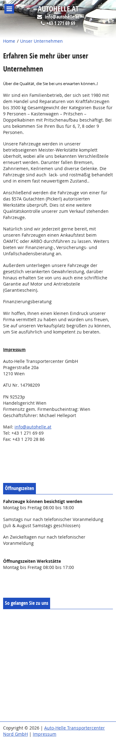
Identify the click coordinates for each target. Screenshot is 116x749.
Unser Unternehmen (41, 41)
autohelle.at (58, 9)
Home (9, 41)
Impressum (44, 734)
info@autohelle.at (62, 17)
